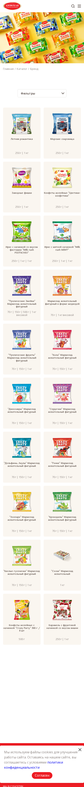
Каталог (22, 69)
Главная (8, 69)
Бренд (34, 69)
